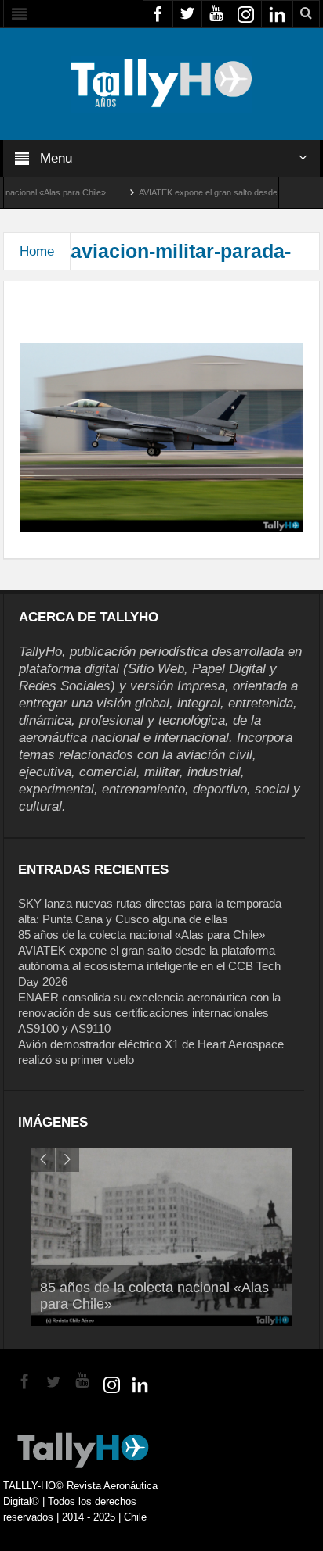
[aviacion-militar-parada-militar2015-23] (161, 437)
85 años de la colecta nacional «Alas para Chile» (141, 934)
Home (37, 251)
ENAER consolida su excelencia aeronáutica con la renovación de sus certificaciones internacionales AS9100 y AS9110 (149, 1012)
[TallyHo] (161, 83)
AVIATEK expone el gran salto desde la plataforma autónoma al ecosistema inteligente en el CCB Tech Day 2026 (149, 966)
